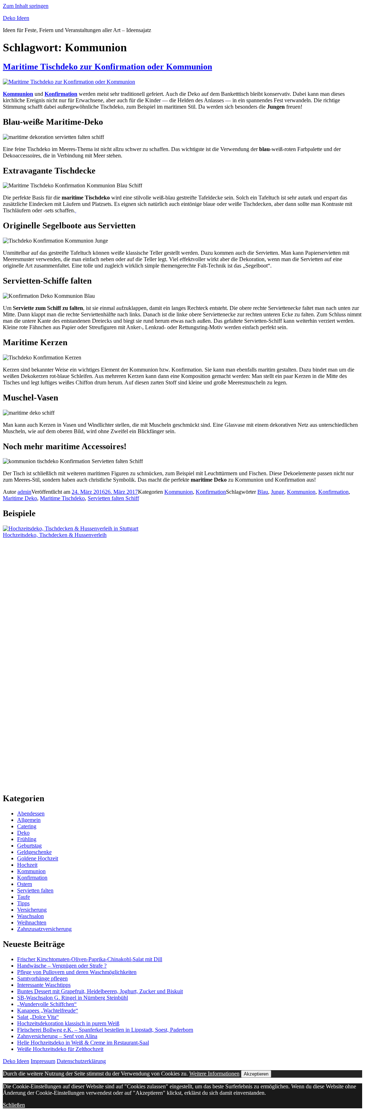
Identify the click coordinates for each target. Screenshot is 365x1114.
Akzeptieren (256, 1074)
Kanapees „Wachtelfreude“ (47, 1010)
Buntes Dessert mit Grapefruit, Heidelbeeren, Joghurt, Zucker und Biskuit (100, 991)
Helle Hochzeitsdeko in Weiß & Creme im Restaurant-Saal (83, 1043)
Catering (26, 826)
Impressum (43, 1061)
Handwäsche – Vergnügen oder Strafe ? (62, 966)
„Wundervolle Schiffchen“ (47, 1004)
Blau (262, 492)
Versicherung (32, 910)
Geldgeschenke (34, 852)
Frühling (26, 839)
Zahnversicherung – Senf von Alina (57, 1036)
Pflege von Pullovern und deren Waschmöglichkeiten (77, 972)
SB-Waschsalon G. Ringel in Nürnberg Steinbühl (72, 998)
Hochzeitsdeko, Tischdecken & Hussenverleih (55, 535)
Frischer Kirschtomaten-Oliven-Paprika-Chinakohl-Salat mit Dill (89, 959)
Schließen (14, 1105)
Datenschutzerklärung (81, 1061)
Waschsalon (30, 916)
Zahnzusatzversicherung (44, 929)
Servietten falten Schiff (113, 498)
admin (24, 492)
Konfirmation (211, 492)
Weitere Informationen (214, 1074)
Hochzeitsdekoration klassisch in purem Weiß (68, 1023)
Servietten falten (35, 890)
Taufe (23, 897)
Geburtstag (29, 846)
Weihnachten (31, 922)
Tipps (23, 903)
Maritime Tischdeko (62, 498)
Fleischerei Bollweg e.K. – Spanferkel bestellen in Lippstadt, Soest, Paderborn (105, 1030)
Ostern (24, 884)
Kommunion (178, 492)
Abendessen (31, 813)
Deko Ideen (16, 18)
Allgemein (29, 820)
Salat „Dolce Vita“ (38, 1017)
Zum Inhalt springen (25, 6)
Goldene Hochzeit (37, 858)
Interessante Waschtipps (44, 985)
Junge (277, 492)
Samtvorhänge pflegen (42, 978)
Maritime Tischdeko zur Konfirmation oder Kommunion (107, 66)
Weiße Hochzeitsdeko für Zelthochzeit (60, 1049)
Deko (23, 833)
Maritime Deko (20, 498)
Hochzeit (27, 865)
